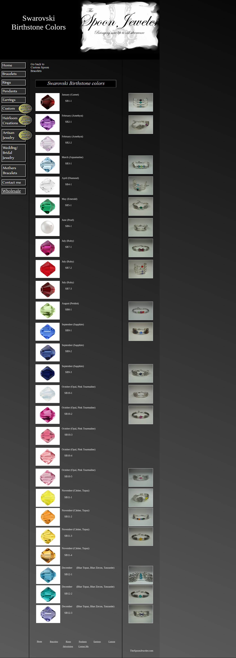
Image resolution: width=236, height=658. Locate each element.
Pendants (83, 641)
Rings (68, 641)
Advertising (68, 646)
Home (39, 641)
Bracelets (54, 641)
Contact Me (83, 646)
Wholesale (11, 191)
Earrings (97, 641)
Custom (111, 641)
